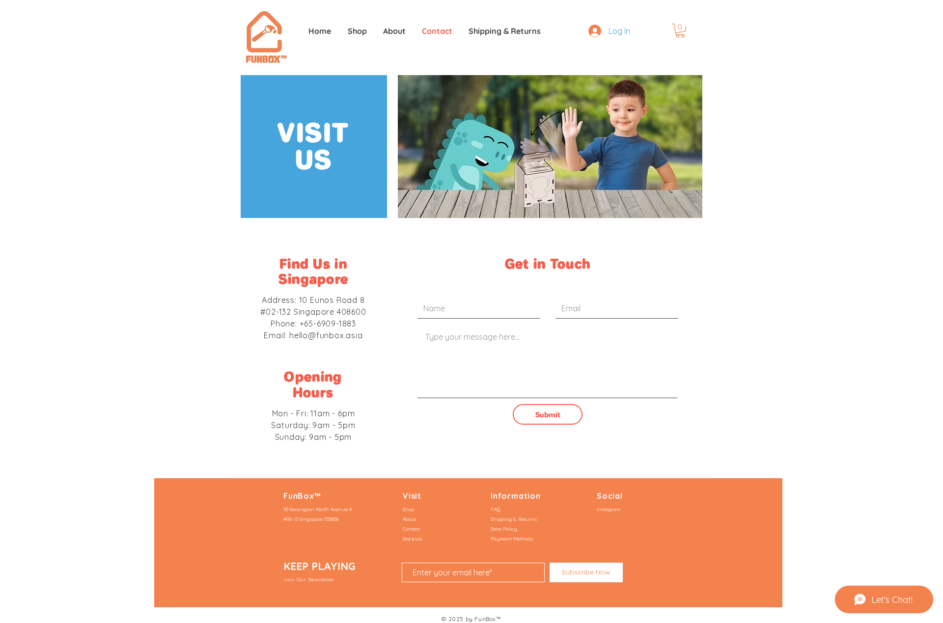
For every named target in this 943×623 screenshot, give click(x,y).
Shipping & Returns (514, 519)
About (409, 519)
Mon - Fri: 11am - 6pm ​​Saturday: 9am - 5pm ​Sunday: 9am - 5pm (313, 425)
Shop (408, 509)
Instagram (609, 509)
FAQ (495, 509)
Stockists (412, 539)
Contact (411, 529)
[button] (680, 31)
